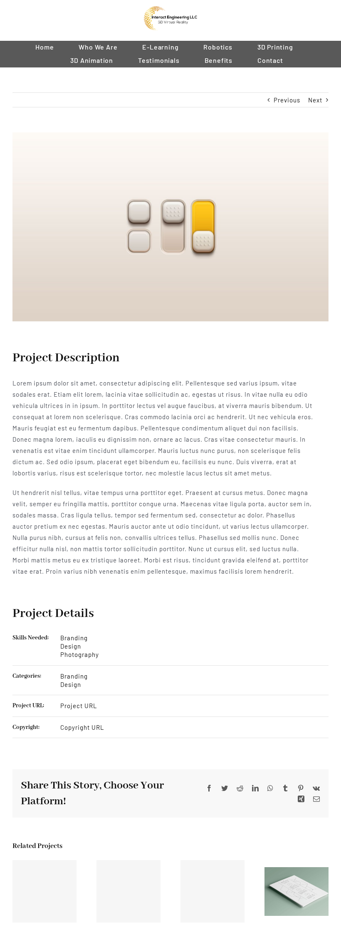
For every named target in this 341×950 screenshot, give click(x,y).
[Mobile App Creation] (128, 891)
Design (70, 646)
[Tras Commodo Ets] (296, 890)
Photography (79, 654)
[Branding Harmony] (44, 891)
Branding (74, 638)
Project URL (78, 705)
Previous (287, 100)
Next (315, 100)
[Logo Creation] (212, 891)
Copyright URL (82, 727)
